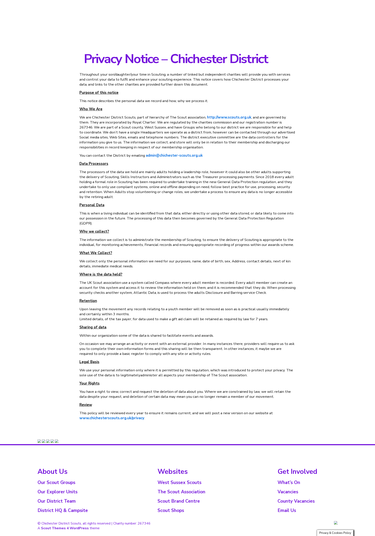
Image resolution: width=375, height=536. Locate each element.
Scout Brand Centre (179, 501)
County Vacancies (296, 501)
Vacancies (288, 492)
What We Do (287, 3)
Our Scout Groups (56, 482)
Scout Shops (171, 510)
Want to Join (244, 3)
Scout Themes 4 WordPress (65, 528)
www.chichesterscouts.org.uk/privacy (111, 418)
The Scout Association (181, 492)
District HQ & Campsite (63, 510)
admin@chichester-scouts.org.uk (174, 155)
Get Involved (327, 3)
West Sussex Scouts (179, 482)
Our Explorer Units (57, 492)
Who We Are (266, 3)
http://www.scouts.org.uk (229, 117)
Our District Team (57, 501)
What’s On (307, 3)
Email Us (287, 510)
